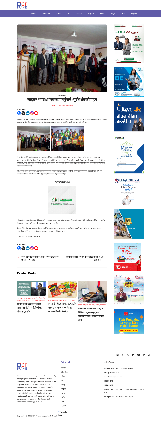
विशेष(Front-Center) (28, 300)
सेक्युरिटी (91, 13)
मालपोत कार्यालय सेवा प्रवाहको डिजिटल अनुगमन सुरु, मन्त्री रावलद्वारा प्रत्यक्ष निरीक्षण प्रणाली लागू (91, 314)
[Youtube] (36, 113)
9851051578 (108, 381)
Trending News (28, 298)
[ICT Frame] (22, 9)
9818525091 (108, 385)
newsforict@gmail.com (113, 376)
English (134, 13)
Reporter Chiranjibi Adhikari (62, 105)
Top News (20, 298)
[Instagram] (32, 113)
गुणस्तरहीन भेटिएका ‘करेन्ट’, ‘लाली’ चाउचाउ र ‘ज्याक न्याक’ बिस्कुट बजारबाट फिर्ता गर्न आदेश (62, 308)
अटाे (68, 13)
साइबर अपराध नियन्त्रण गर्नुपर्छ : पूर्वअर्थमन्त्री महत (62, 99)
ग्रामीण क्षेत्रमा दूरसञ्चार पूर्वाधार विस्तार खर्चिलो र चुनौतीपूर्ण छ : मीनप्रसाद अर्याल (29, 308)
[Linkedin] (28, 113)
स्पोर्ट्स (113, 13)
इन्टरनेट (36, 298)
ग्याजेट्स (79, 13)
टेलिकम (58, 13)
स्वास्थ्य (102, 13)
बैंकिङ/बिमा (46, 13)
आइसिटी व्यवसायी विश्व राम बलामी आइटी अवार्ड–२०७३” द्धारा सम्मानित (85, 258)
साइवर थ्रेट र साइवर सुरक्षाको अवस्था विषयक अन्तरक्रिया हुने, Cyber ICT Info (39, 258)
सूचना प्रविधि (42, 300)
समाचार (33, 13)
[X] (23, 113)
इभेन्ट (123, 13)
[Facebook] (19, 113)
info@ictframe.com (111, 372)
